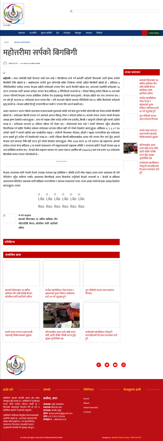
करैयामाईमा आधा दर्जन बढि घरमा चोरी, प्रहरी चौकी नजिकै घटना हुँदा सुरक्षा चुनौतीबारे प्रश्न (60, 335)
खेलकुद (78, 33)
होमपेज (6, 42)
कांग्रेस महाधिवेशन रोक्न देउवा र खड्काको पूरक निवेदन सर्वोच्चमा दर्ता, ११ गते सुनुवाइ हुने (59, 293)
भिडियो (99, 33)
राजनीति (32, 33)
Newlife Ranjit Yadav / (121, 437)
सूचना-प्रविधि (46, 33)
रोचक (13, 39)
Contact (87, 412)
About (86, 403)
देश (57, 33)
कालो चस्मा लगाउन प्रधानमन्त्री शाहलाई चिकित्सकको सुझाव (18, 334)
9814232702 (136, 437)
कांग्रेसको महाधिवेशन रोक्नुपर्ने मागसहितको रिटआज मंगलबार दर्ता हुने (101, 335)
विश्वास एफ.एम (13, 63)
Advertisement (90, 408)
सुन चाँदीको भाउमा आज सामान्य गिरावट (99, 292)
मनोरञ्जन (67, 33)
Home (86, 399)
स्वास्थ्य (89, 33)
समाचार (21, 33)
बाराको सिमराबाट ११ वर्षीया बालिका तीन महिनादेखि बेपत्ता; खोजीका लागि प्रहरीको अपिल (18, 293)
